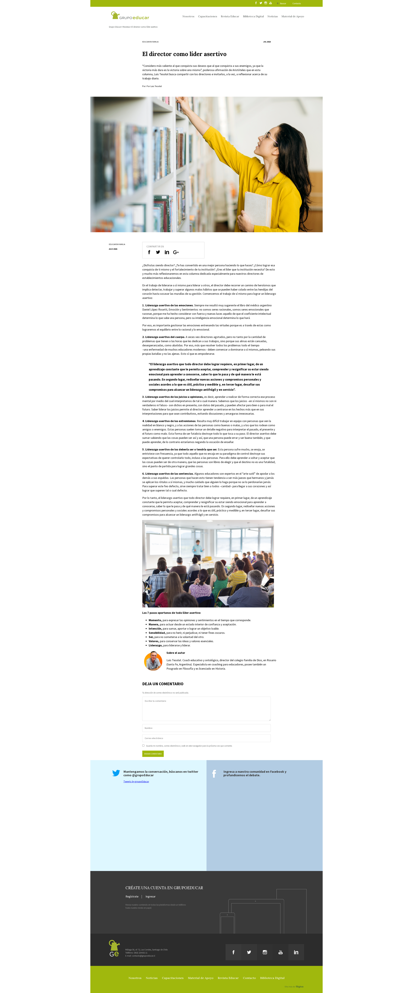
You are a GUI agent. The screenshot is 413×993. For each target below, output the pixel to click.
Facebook (277, 771)
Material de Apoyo (293, 16)
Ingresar (151, 896)
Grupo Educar (115, 26)
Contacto (296, 3)
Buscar (283, 3)
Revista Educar (230, 16)
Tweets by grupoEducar (136, 781)
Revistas (126, 26)
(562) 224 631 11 (140, 952)
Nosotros (188, 16)
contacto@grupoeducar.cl (143, 955)
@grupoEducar (143, 775)
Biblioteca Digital (253, 16)
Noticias (272, 16)
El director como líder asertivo (144, 26)
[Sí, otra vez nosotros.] (294, 982)
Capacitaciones (207, 16)
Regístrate (132, 896)
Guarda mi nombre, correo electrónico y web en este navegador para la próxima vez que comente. (189, 745)
